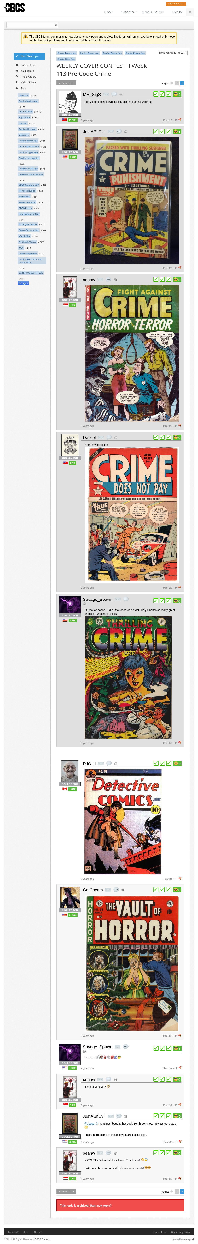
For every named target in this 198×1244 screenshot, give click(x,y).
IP (175, 120)
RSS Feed (37, 1232)
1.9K (72, 305)
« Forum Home (66, 83)
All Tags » (23, 283)
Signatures (24, 134)
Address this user (120, 94)
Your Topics (27, 70)
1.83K (72, 789)
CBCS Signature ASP (29, 146)
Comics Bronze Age (28, 140)
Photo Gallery (28, 76)
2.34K (73, 157)
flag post (179, 119)
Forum (177, 12)
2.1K (72, 463)
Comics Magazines (28, 253)
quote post (114, 94)
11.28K (73, 915)
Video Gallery (28, 82)
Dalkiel (89, 437)
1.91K (73, 620)
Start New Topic (29, 56)
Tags (23, 88)
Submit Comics (176, 3)
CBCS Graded (25, 111)
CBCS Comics (42, 1239)
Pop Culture (24, 117)
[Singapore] (65, 304)
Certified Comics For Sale (31, 174)
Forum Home (28, 65)
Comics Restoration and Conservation (30, 261)
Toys (21, 247)
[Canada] (64, 788)
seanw (89, 279)
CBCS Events (25, 208)
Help (25, 1232)
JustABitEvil (94, 132)
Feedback (13, 1232)
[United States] (64, 119)
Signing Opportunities (29, 230)
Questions (23, 95)
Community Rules (180, 1232)
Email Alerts (166, 53)
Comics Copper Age (28, 152)
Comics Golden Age (28, 168)
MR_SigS (92, 94)
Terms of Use (160, 1232)
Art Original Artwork (28, 224)
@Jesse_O (91, 1123)
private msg (106, 94)
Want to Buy (24, 235)
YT (179, 53)
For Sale (23, 123)
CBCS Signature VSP (29, 184)
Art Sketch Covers (27, 241)
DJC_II (89, 763)
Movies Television (27, 190)
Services (127, 12)
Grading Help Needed (29, 158)
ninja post (188, 1239)
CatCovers (93, 890)
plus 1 (156, 94)
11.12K (73, 120)
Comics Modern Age (28, 101)
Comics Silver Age (27, 128)
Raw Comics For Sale (29, 213)
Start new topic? (101, 1205)
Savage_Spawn (98, 599)
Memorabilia (24, 196)
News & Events (153, 12)
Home (108, 12)
